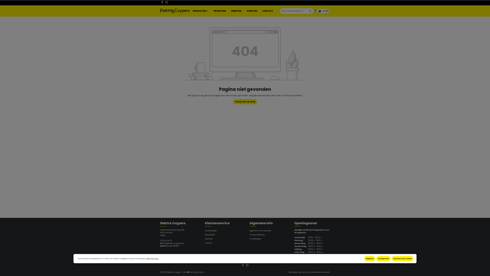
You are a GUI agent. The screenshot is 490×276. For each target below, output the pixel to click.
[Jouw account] (315, 10)
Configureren (383, 258)
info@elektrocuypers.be (173, 243)
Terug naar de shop (245, 101)
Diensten (209, 239)
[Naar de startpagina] (175, 11)
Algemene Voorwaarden (260, 230)
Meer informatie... (152, 258)
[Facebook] (162, 3)
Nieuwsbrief (210, 234)
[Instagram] (166, 3)
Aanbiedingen (211, 230)
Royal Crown (198, 272)
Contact (208, 243)
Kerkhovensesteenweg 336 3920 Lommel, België (172, 233)
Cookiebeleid (255, 239)
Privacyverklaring (257, 234)
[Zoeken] (310, 11)
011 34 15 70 (167, 240)
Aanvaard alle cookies (402, 258)
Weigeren (370, 258)
